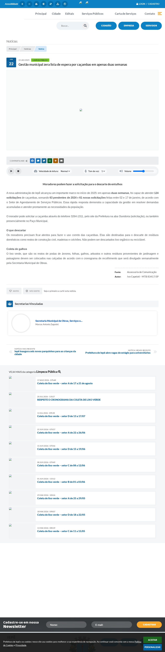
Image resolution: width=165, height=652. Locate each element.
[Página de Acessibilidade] (65, 4)
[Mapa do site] (58, 4)
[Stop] (18, 171)
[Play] (11, 171)
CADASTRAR (149, 625)
